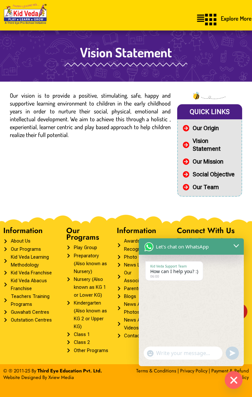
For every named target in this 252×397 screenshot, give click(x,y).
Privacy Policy (193, 370)
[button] (200, 18)
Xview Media (61, 377)
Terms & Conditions (156, 370)
